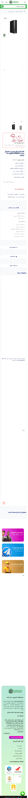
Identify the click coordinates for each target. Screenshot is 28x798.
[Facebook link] (16, 197)
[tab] (13, 207)
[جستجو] (2, 6)
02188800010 (7, 733)
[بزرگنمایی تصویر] (21, 121)
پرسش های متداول (17, 756)
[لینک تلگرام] (9, 197)
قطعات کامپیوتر (19, 11)
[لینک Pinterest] (13, 197)
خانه (25, 11)
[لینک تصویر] (13, 535)
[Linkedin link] (11, 197)
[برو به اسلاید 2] (12, 122)
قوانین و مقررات (18, 753)
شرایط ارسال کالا (18, 751)
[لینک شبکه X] (15, 197)
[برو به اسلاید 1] (14, 122)
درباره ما (20, 748)
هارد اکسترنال (11, 11)
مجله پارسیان (19, 758)
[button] (22, 70)
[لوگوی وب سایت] (13, 2)
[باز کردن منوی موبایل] (25, 2)
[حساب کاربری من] (6, 2)
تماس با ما (19, 746)
